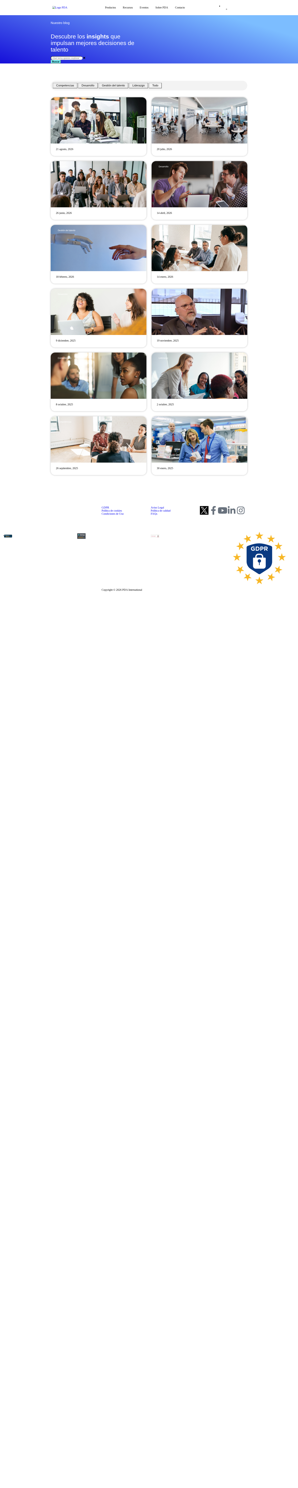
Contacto (180, 7)
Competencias (65, 85)
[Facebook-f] (213, 510)
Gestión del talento (113, 85)
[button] (149, 483)
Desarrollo (88, 85)
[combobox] (67, 58)
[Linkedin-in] (231, 510)
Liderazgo (138, 85)
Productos (110, 7)
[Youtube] (222, 510)
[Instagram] (240, 510)
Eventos (144, 7)
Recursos (128, 7)
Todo (155, 85)
